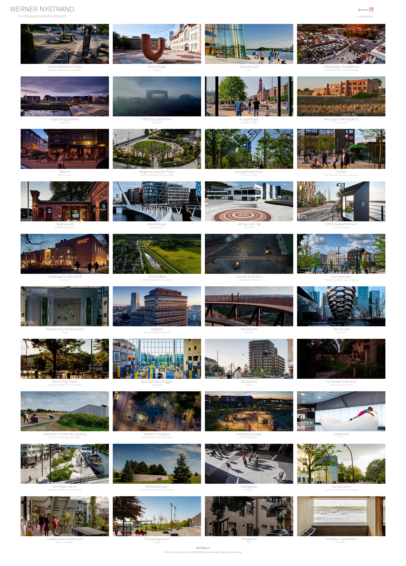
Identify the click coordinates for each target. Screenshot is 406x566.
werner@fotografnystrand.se (224, 552)
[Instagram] (371, 9)
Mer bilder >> (203, 547)
